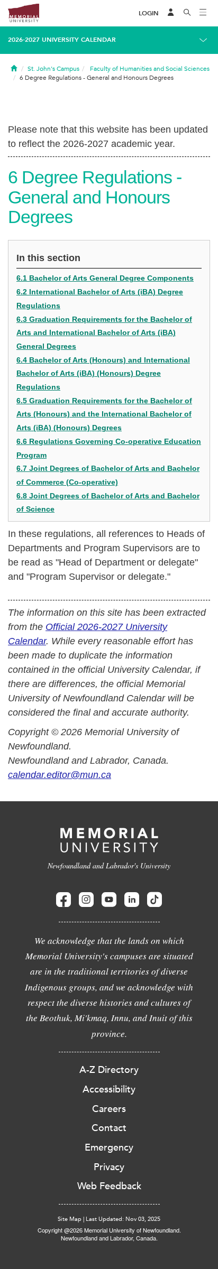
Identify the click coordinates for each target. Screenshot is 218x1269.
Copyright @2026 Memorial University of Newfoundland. (109, 1230)
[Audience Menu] (171, 13)
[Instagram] (86, 899)
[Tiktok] (154, 899)
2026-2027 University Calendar (62, 39)
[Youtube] (109, 899)
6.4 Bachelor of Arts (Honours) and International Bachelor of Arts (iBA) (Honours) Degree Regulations (103, 373)
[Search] (187, 13)
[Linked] (131, 899)
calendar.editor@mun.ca (59, 775)
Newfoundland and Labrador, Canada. (109, 1238)
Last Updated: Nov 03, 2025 (123, 1219)
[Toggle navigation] (203, 13)
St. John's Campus (53, 68)
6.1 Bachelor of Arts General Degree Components (105, 278)
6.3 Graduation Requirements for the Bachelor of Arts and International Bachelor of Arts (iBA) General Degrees (104, 332)
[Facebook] (63, 899)
